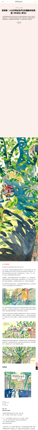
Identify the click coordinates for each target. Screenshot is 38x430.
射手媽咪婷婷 (19, 22)
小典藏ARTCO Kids (17, 7)
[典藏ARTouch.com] (19, 1)
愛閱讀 (22, 7)
